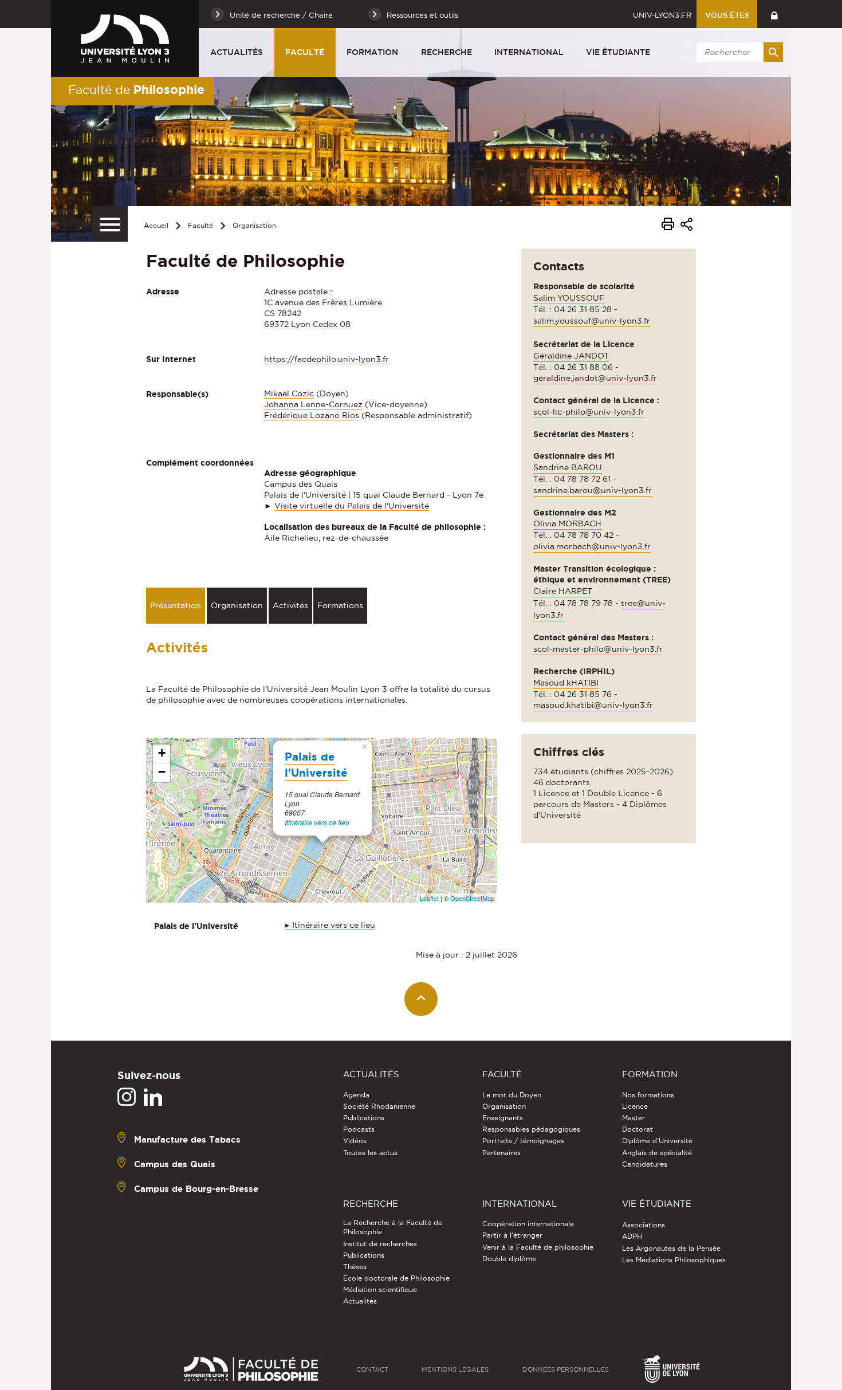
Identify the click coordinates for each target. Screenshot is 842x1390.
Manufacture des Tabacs (187, 1139)
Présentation (175, 605)
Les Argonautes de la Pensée (671, 1248)
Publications (363, 1117)
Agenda (356, 1094)
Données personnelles (565, 1369)
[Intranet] (774, 14)
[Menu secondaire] (110, 224)
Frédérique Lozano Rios (311, 415)
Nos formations (648, 1094)
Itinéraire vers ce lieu (317, 822)
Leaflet (429, 898)
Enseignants (502, 1117)
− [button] (162, 772)
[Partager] (686, 226)
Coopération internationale (528, 1223)
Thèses (355, 1266)
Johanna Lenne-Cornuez (313, 404)
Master (633, 1117)
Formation (372, 52)
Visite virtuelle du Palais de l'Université (351, 505)
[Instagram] (126, 1097)
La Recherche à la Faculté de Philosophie (392, 1227)
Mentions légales (455, 1369)
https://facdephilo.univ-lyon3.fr (326, 359)
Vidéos (355, 1140)
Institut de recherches (380, 1243)
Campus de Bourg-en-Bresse (196, 1188)
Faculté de (136, 89)
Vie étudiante (618, 52)
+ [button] (162, 753)
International (529, 52)
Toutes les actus (370, 1152)
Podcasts (359, 1129)
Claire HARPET (562, 591)
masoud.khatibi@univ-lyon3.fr (593, 705)
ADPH (632, 1236)
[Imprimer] (668, 225)
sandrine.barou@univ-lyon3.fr (592, 490)
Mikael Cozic (289, 393)
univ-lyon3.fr (662, 15)
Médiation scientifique (380, 1289)
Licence (635, 1106)
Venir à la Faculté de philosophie (537, 1247)
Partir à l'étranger (512, 1235)
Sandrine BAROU (567, 467)
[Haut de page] (421, 999)
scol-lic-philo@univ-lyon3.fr (588, 411)
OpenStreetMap (472, 898)
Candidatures (644, 1164)
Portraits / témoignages (523, 1140)
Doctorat (637, 1129)
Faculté (304, 52)
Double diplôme (509, 1258)
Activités (290, 605)
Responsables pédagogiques (531, 1129)
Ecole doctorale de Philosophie (396, 1278)
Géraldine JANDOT (571, 355)
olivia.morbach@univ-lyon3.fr (592, 546)
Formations (340, 605)
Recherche (446, 52)
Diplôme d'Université (657, 1140)
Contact (372, 1369)
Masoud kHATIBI (566, 682)
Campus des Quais (174, 1163)
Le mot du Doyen (511, 1094)
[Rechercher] (773, 52)
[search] (738, 52)
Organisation (254, 225)
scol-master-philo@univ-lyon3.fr (598, 648)
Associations (643, 1224)
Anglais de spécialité (657, 1152)
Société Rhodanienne (379, 1106)
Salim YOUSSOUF (568, 297)
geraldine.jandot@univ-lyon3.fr (595, 378)
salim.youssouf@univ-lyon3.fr (591, 320)
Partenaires (501, 1152)
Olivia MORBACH (567, 523)
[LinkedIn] (153, 1097)
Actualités (236, 52)
